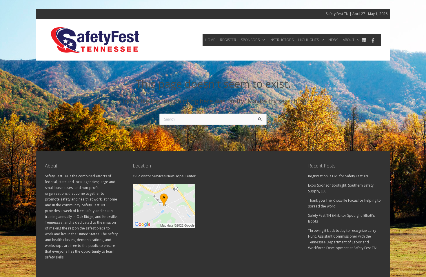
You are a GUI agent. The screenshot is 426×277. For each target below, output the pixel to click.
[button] (262, 40)
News (333, 39)
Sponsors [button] (250, 39)
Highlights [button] (308, 39)
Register (228, 39)
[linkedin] (364, 40)
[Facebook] (373, 40)
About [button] (348, 39)
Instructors (282, 39)
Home (210, 39)
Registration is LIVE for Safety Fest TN (338, 176)
